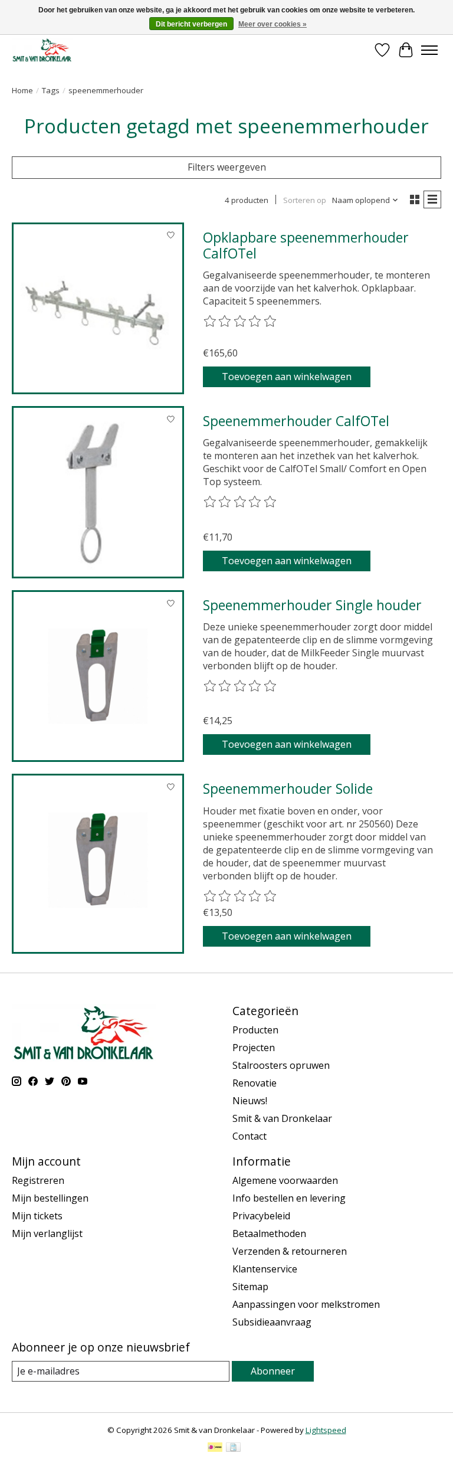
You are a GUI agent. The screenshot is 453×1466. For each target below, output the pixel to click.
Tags (51, 90)
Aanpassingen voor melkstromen (306, 1304)
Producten (255, 1029)
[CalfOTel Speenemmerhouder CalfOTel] (98, 492)
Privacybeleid (261, 1215)
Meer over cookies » (272, 24)
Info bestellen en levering (289, 1198)
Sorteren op (304, 200)
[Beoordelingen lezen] (240, 322)
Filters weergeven (227, 167)
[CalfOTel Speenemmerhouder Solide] (98, 859)
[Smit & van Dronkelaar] (42, 50)
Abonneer (273, 1370)
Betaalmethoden (269, 1233)
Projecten (253, 1047)
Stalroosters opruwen (281, 1065)
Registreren (38, 1180)
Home (22, 90)
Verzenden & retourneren (289, 1251)
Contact (249, 1136)
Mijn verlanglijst (47, 1233)
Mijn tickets (37, 1215)
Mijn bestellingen (50, 1198)
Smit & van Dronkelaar (282, 1118)
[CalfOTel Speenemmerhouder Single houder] (98, 676)
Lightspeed (326, 1430)
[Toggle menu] (429, 50)
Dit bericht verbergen (191, 24)
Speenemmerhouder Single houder (312, 604)
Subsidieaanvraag (271, 1322)
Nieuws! (249, 1100)
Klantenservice (264, 1268)
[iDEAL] (215, 1448)
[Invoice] (233, 1448)
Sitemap (250, 1286)
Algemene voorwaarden (285, 1180)
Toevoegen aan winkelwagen (287, 376)
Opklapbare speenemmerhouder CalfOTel (306, 245)
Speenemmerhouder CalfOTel (296, 420)
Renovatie (254, 1082)
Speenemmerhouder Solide (288, 788)
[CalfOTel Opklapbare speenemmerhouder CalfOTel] (98, 308)
